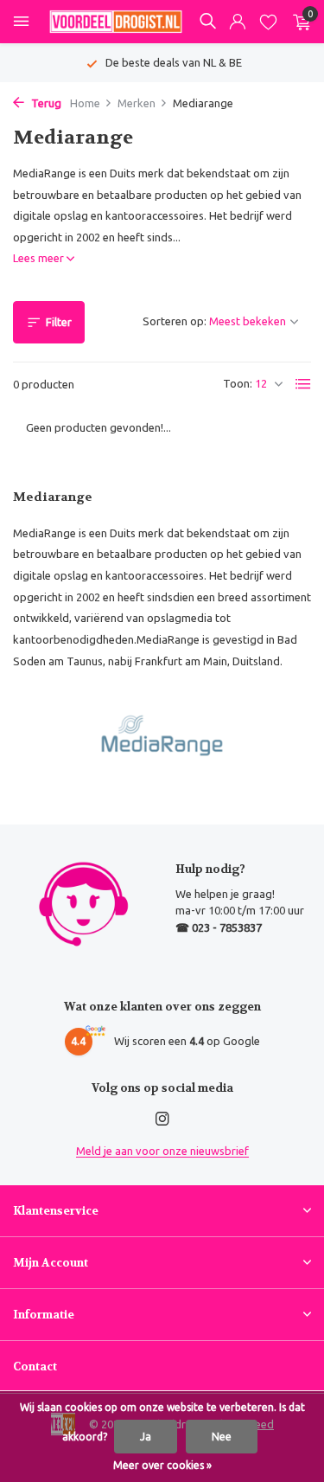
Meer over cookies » (162, 1465)
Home (85, 103)
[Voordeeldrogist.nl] (116, 22)
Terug (45, 103)
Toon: (237, 383)
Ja (145, 1436)
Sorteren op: (174, 321)
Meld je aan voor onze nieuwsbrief (162, 1151)
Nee (222, 1436)
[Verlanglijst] (268, 22)
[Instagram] (162, 1119)
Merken (137, 103)
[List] (303, 384)
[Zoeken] (207, 20)
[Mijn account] (237, 22)
